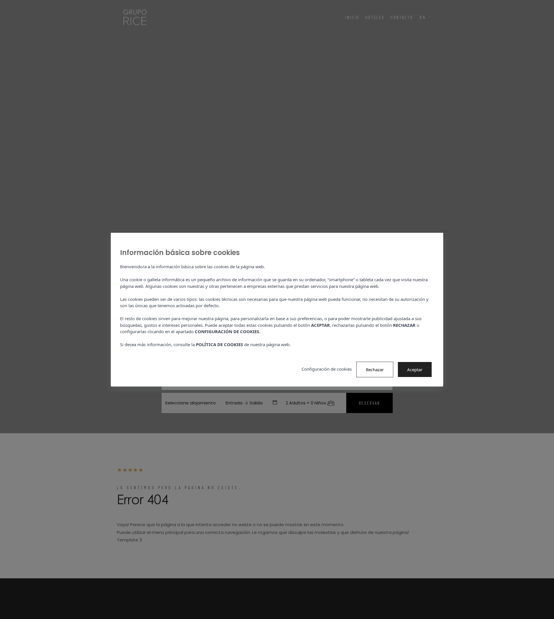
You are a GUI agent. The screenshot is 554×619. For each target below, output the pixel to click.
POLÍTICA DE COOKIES (219, 344)
